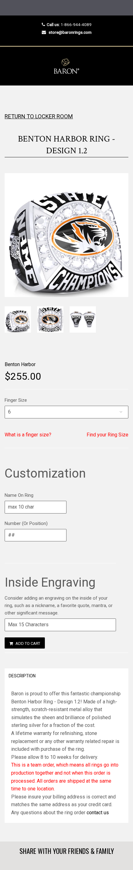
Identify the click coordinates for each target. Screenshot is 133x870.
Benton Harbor (20, 364)
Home (10, 97)
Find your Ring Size (107, 435)
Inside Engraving (50, 582)
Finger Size (16, 400)
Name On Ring (19, 495)
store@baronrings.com (70, 32)
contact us (98, 812)
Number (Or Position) (26, 523)
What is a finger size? (28, 435)
